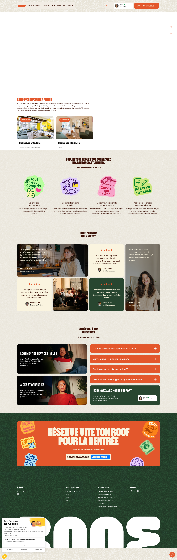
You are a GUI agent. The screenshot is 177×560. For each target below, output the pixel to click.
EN (111, 6)
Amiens (68, 497)
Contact (70, 6)
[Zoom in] (171, 26)
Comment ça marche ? (73, 491)
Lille (66, 500)
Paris (67, 494)
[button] (34, 6)
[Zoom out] (171, 33)
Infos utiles (61, 6)
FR (107, 6)
